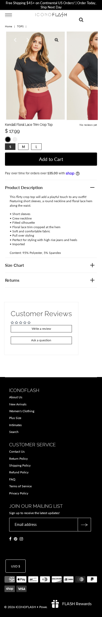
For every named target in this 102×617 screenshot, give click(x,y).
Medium (23, 147)
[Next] (27, 40)
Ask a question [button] (41, 340)
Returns (12, 280)
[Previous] (14, 40)
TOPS (20, 26)
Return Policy (18, 459)
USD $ (15, 566)
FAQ (12, 479)
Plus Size (15, 418)
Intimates (15, 425)
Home (8, 26)
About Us (15, 397)
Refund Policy (19, 472)
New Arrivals (17, 404)
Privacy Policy (18, 493)
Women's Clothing (21, 411)
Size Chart (14, 265)
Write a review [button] (41, 329)
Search (14, 432)
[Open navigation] (8, 15)
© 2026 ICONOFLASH (20, 607)
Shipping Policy (20, 465)
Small (10, 147)
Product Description (24, 187)
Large (36, 147)
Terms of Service (20, 486)
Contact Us (17, 451)
